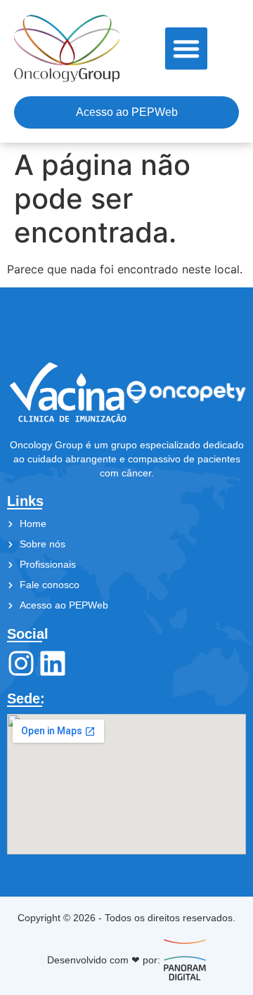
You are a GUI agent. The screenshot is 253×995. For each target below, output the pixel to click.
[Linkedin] (53, 663)
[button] (186, 48)
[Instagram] (21, 663)
